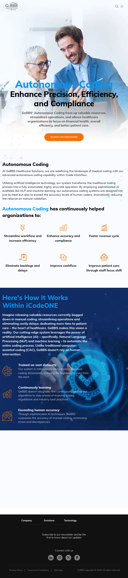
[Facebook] (77, 557)
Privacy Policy (15, 570)
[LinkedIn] (51, 557)
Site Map (58, 570)
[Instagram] (59, 557)
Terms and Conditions (38, 570)
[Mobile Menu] (122, 6)
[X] (68, 557)
